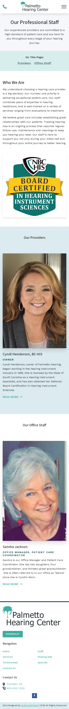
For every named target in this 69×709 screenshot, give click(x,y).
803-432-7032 (16, 688)
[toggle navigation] (64, 6)
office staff (42, 63)
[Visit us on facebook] (34, 695)
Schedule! (13, 634)
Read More (10, 396)
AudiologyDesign (29, 705)
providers (24, 63)
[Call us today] (5, 7)
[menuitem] (17, 651)
